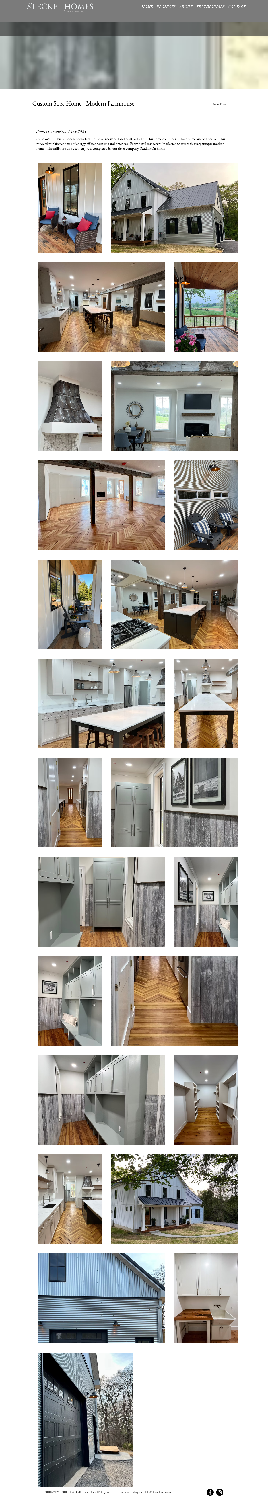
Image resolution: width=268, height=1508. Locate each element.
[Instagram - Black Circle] (219, 1492)
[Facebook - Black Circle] (210, 1492)
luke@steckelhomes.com (159, 1492)
